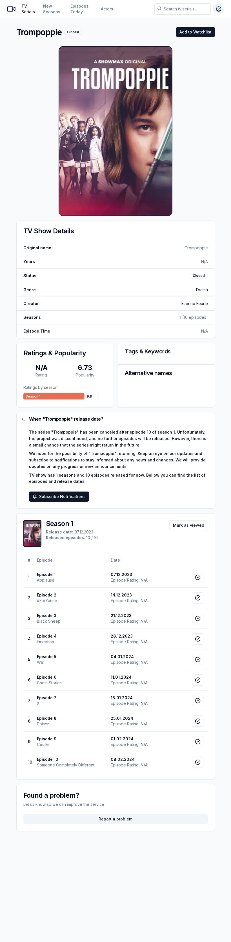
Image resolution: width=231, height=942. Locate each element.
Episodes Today (79, 9)
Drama (202, 289)
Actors (107, 8)
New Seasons (51, 9)
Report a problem (115, 819)
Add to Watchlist (195, 32)
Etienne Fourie (194, 303)
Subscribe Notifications (62, 496)
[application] (64, 396)
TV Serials (28, 9)
